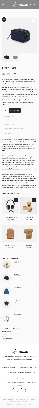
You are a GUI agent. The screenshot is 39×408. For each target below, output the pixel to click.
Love (8, 382)
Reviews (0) (9, 133)
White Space (11, 370)
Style (4, 336)
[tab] (9, 124)
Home (3, 14)
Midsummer (33, 367)
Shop (9, 14)
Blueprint (5, 367)
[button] (3, 4)
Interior (5, 334)
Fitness (19, 382)
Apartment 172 (30, 372)
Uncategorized (7, 338)
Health (13, 382)
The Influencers (10, 372)
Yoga (20, 385)
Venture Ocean (23, 367)
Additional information (14, 128)
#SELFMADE (13, 367)
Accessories (10, 116)
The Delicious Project (24, 370)
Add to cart (14, 110)
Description (9, 124)
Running (33, 382)
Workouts (26, 382)
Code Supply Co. (25, 401)
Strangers (20, 372)
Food (4, 382)
